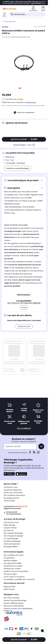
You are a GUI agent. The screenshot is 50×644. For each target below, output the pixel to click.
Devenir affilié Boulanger (13, 603)
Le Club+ (20, 99)
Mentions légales (10, 560)
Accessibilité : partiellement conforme (19, 579)
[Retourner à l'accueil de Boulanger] (9, 9)
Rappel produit (9, 586)
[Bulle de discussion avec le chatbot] (42, 631)
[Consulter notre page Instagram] (38, 453)
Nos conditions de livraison (14, 495)
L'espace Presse (10, 528)
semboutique (31, 102)
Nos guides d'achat (11, 498)
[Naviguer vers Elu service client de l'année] (24, 619)
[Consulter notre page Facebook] (29, 453)
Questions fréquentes (13, 490)
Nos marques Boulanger (13, 533)
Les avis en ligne (10, 574)
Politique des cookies (12, 568)
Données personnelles (13, 563)
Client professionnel (12, 544)
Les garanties (9, 558)
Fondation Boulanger (12, 541)
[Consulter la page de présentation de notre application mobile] (9, 474)
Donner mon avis (24, 326)
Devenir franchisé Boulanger (15, 600)
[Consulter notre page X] (34, 453)
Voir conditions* (24, 428)
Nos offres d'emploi (11, 598)
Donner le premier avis (21, 37)
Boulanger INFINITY (11, 546)
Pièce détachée (10, 21)
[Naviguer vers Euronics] (24, 612)
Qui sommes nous (11, 522)
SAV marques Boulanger (13, 536)
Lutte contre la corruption (14, 577)
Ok (41, 446)
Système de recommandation (16, 571)
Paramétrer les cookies (13, 566)
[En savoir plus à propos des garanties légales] (33, 145)
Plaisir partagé (9, 525)
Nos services (9, 530)
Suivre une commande (13, 492)
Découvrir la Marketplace (14, 606)
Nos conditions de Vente (13, 555)
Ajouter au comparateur (25, 112)
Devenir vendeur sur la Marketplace (18, 608)
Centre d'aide (9, 501)
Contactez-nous (10, 487)
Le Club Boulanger (11, 538)
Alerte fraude (9, 589)
